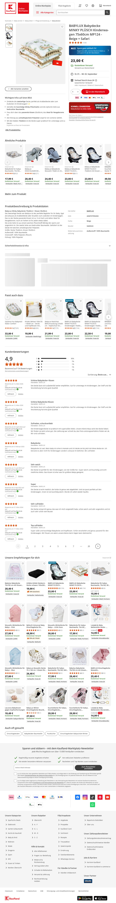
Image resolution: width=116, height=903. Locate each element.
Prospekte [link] (64, 824)
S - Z (35, 837)
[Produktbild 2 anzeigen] (9, 35)
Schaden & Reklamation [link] (43, 870)
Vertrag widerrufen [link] (41, 866)
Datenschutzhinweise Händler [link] (98, 842)
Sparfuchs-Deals (14, 820)
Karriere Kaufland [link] (93, 862)
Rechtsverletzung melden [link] (40, 880)
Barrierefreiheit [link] (84, 891)
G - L (36, 829)
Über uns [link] (90, 824)
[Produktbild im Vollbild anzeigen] (40, 54)
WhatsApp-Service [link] (67, 859)
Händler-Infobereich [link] (68, 873)
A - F (35, 824)
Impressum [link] (9, 891)
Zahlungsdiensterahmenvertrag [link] (99, 838)
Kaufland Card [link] (66, 829)
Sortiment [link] (64, 833)
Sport (10, 855)
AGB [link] (41, 891)
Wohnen (11, 842)
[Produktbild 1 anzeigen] (9, 27)
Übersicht (38, 820)
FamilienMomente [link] (67, 855)
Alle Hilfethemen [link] (40, 851)
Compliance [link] (20, 891)
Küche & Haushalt (15, 833)
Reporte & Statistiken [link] (95, 820)
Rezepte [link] (64, 837)
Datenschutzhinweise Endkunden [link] (95, 848)
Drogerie (11, 850)
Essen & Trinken (14, 863)
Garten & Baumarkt (15, 829)
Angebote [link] (64, 820)
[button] (55, 358)
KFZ (9, 859)
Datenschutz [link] (32, 891)
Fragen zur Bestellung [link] (42, 855)
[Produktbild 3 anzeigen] (9, 44)
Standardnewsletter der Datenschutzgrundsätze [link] (39, 775)
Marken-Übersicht (15, 868)
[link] (64, 5)
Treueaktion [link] (65, 842)
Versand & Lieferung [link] (42, 874)
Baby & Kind (12, 837)
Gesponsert (8, 167)
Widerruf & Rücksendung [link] (39, 861)
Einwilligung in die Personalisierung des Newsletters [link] (48, 782)
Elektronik (11, 824)
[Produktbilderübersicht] (9, 54)
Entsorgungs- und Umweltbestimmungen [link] (61, 891)
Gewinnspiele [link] (66, 846)
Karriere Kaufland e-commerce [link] (98, 867)
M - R (36, 833)
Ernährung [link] (65, 850)
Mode (10, 846)
